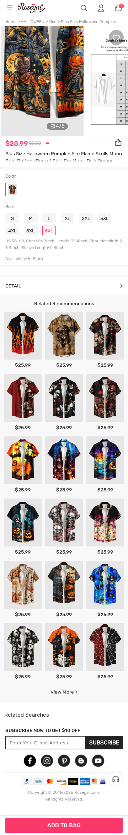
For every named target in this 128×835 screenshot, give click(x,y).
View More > (64, 692)
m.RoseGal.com (36, 8)
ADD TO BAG (64, 825)
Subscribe (104, 742)
